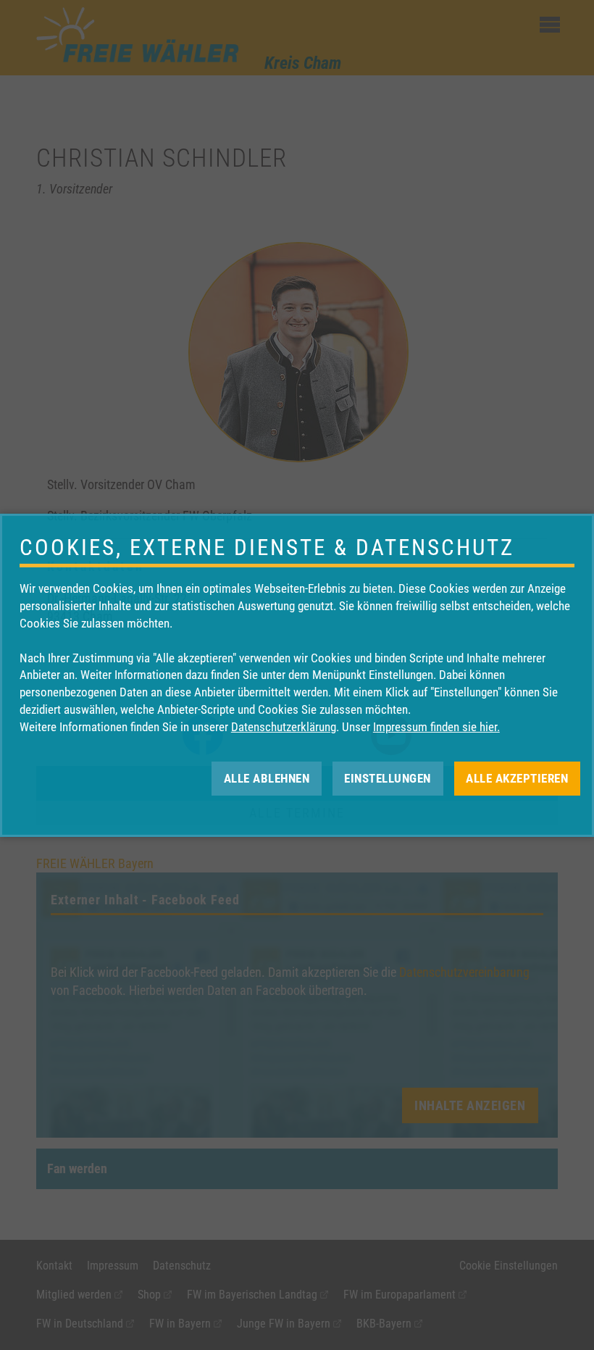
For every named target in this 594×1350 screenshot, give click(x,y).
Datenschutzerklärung (283, 727)
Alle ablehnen (267, 777)
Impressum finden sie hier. (436, 727)
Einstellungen (387, 777)
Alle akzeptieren (517, 777)
